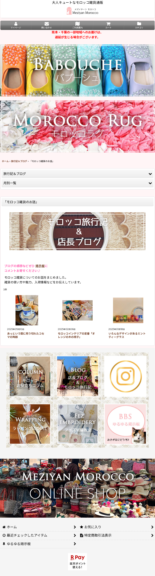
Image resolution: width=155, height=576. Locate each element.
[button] (77, 174)
